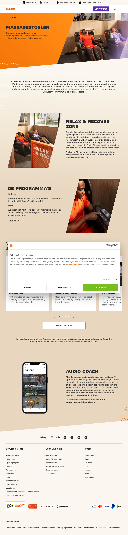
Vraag (114, 9)
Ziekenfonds (51, 473)
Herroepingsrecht (64, 528)
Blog (8, 477)
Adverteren (11, 470)
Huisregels (10, 459)
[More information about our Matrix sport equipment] (47, 506)
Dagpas (9, 466)
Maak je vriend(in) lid (15, 495)
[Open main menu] (120, 9)
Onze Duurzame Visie (55, 466)
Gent (87, 459)
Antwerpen (89, 455)
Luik (87, 466)
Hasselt (88, 470)
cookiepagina (73, 264)
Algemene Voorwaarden (84, 528)
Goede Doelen (51, 463)
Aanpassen (63, 287)
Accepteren (101, 287)
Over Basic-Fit (52, 455)
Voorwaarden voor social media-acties (22, 492)
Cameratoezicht (48, 528)
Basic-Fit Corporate (54, 459)
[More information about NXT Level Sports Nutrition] (62, 506)
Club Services (12, 484)
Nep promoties (52, 470)
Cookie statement (13, 528)
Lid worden (101, 9)
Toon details (108, 279)
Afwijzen (27, 287)
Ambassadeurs (12, 481)
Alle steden (89, 477)
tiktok (86, 437)
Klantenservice (12, 455)
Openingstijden (12, 463)
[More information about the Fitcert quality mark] (32, 506)
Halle (87, 473)
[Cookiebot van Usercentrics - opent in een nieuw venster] (107, 246)
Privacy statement (31, 528)
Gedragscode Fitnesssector (108, 528)
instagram (79, 437)
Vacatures (10, 488)
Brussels (88, 463)
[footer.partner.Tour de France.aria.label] (15, 506)
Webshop (10, 473)
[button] (13, 221)
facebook (65, 437)
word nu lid (64, 325)
